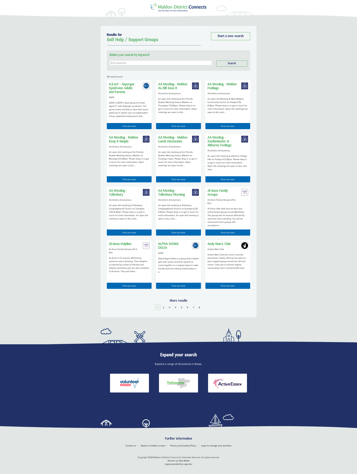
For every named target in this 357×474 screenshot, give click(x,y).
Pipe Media (184, 460)
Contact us (131, 445)
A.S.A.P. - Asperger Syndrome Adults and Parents (122, 88)
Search (232, 63)
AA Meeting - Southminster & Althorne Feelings (219, 141)
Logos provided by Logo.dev (178, 464)
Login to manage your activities (216, 445)
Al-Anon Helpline (120, 244)
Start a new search (231, 36)
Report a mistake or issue (153, 445)
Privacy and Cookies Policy (183, 445)
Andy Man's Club (219, 244)
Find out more (129, 126)
